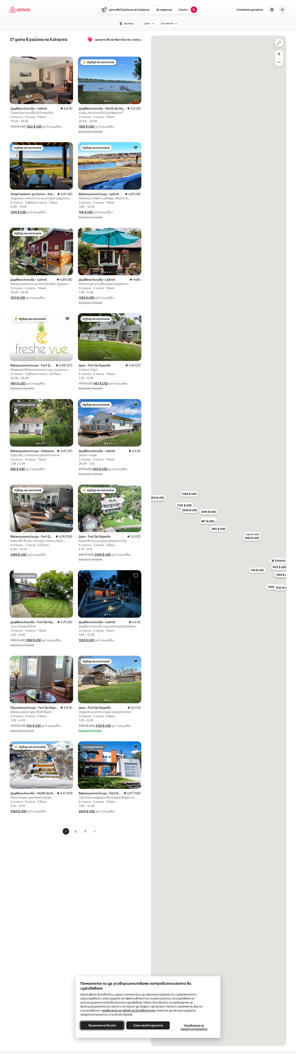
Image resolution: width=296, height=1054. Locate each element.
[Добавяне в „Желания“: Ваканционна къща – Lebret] (135, 147)
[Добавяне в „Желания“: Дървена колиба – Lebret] (67, 62)
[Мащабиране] (279, 54)
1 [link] (65, 831)
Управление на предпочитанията (194, 1027)
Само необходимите (148, 1025)
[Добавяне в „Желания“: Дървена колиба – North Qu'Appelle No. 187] (135, 62)
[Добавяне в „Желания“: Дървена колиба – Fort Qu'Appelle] (67, 575)
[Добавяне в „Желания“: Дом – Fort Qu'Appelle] (135, 318)
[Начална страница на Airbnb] (20, 10)
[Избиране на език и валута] (272, 10)
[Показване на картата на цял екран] (279, 43)
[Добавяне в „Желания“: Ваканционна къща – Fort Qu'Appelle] (67, 318)
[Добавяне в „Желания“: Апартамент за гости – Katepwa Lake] (67, 147)
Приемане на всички (102, 1025)
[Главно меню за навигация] (282, 10)
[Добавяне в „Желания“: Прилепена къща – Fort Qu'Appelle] (67, 661)
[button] (34, 126)
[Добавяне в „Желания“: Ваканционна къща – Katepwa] (67, 404)
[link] (56, 831)
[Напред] (94, 831)
